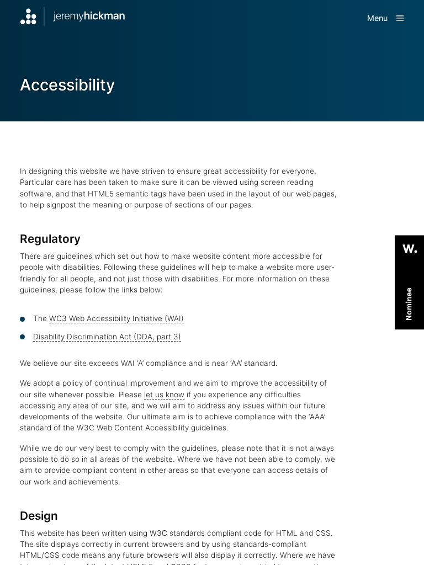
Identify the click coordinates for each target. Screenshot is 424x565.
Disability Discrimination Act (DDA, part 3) (107, 336)
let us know (164, 394)
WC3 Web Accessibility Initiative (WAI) (116, 318)
